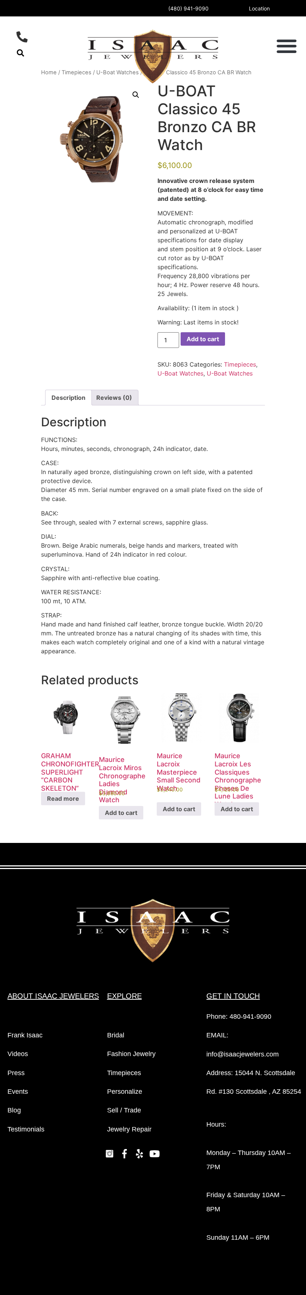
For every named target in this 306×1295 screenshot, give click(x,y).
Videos (17, 1054)
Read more (63, 798)
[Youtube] (154, 1153)
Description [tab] (68, 397)
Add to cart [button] (121, 812)
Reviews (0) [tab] (114, 397)
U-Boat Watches (180, 373)
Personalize (124, 1091)
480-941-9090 (250, 1016)
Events (17, 1091)
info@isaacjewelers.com (242, 1054)
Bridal (115, 1035)
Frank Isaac (25, 1035)
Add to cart (203, 339)
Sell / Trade (124, 1110)
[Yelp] (139, 1153)
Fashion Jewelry (131, 1054)
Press (16, 1073)
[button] (20, 52)
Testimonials (25, 1129)
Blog (14, 1110)
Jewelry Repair (129, 1129)
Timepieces (240, 364)
